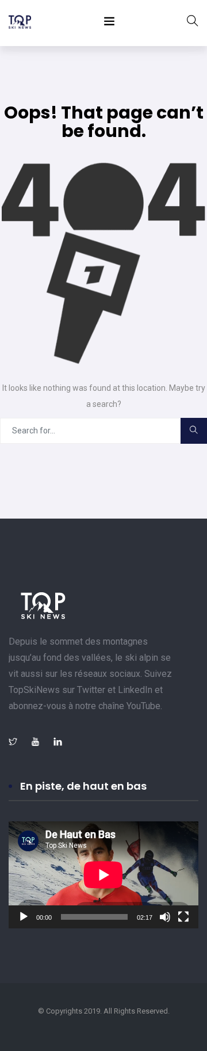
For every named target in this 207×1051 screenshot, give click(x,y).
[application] (103, 874)
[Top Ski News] (20, 23)
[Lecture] (23, 917)
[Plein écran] (183, 917)
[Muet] (165, 917)
